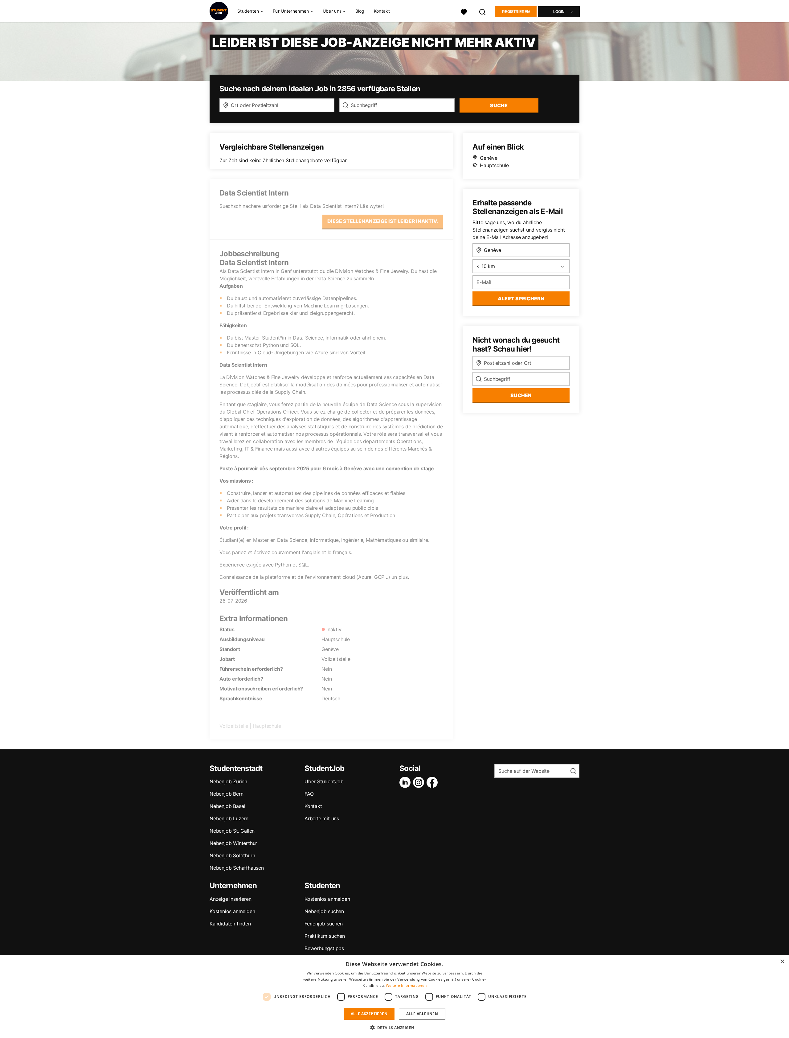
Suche (499, 105)
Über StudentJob (324, 781)
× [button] (782, 961)
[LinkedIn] (406, 782)
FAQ (309, 794)
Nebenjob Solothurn (232, 855)
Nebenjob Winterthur (233, 843)
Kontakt (382, 11)
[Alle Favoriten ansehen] (463, 11)
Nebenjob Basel (227, 806)
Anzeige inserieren (230, 899)
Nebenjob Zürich (228, 781)
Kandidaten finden (230, 924)
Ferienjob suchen (324, 924)
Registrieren (516, 12)
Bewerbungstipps (324, 948)
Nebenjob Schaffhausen (237, 868)
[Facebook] (433, 782)
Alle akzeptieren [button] (369, 1013)
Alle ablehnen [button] (422, 1013)
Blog (360, 11)
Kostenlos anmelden (232, 911)
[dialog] (394, 996)
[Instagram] (420, 782)
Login (559, 12)
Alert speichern (521, 298)
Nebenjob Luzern (229, 818)
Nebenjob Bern (226, 794)
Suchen (521, 395)
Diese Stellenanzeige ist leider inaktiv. (382, 221)
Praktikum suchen (325, 936)
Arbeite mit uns (322, 818)
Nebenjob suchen (324, 911)
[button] (395, 1027)
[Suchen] (482, 11)
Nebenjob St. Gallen (232, 831)
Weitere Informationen (406, 985)
